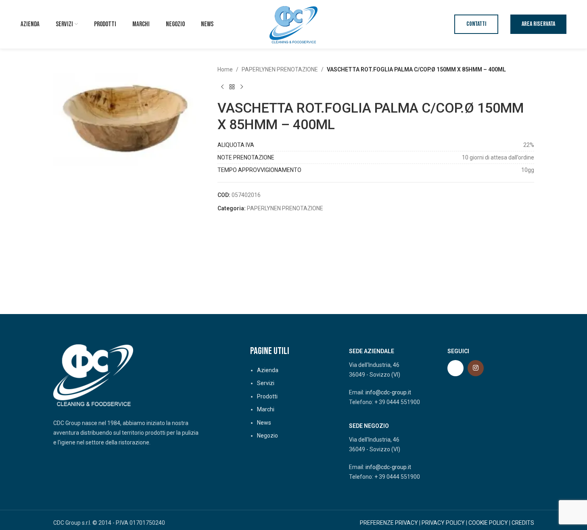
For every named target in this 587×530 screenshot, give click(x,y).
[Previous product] (222, 87)
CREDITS (523, 523)
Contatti (476, 24)
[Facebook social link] (455, 368)
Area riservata (538, 24)
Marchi (265, 409)
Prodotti (267, 396)
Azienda (267, 370)
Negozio (267, 435)
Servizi (265, 383)
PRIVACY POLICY (443, 523)
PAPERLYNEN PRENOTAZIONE (280, 69)
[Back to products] (232, 87)
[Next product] (241, 87)
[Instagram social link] (476, 368)
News (264, 422)
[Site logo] (293, 24)
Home (225, 69)
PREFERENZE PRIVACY (389, 523)
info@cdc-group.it (388, 392)
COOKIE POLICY (488, 523)
